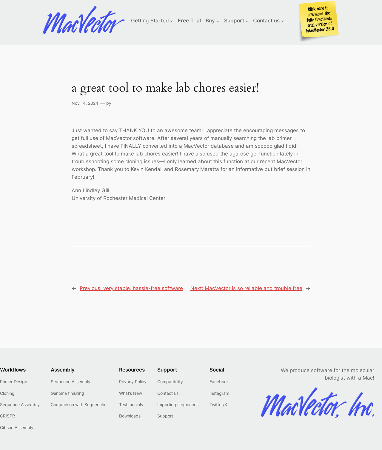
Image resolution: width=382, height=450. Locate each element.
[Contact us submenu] (282, 20)
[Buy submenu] (217, 20)
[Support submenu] (246, 20)
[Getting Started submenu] (171, 20)
